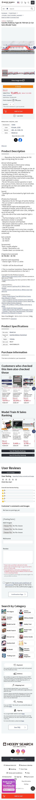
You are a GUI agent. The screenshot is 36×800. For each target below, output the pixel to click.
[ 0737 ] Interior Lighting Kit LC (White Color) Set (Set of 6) (16, 290)
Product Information (8, 280)
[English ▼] (18, 2)
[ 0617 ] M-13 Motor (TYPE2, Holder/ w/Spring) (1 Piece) (16, 305)
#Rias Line (4, 146)
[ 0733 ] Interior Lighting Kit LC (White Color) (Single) (15, 287)
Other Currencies (7, 95)
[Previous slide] (1, 47)
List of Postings (10, 472)
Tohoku (12, 339)
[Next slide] (34, 47)
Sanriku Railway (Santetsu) (18, 335)
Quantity (5, 104)
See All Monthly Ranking (17, 455)
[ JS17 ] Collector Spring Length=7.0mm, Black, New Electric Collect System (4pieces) (17, 302)
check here (9, 681)
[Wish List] (22, 2)
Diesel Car (14, 133)
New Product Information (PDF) (12, 276)
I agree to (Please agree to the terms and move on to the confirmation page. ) (19, 585)
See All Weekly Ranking (17, 451)
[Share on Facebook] (20, 140)
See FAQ (17, 727)
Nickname (7, 538)
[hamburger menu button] (33, 2)
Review (5, 548)
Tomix (13, 124)
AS (16, 130)
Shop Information (26, 781)
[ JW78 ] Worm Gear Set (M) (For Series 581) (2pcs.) (17, 309)
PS (22, 130)
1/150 (18, 127)
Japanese (14, 319)
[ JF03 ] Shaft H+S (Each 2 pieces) (12, 308)
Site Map (26, 784)
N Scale (13, 127)
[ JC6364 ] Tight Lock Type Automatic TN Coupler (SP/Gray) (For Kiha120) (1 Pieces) (17, 312)
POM (18, 130)
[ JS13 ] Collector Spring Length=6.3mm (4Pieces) (17, 300)
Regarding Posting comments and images (23, 476)
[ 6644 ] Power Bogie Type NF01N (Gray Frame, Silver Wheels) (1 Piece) (16, 297)
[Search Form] (28, 2)
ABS (12, 130)
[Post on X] (16, 140)
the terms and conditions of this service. (18, 584)
